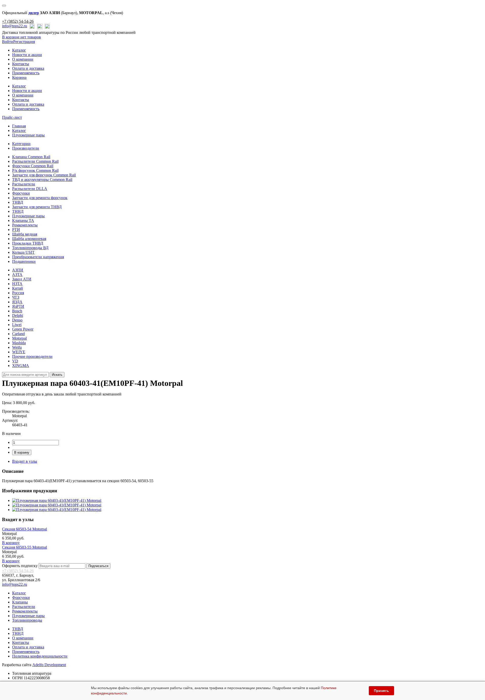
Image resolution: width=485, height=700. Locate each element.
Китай (17, 288)
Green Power (22, 329)
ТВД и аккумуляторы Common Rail (42, 179)
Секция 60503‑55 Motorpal (24, 547)
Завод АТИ (21, 279)
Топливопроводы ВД (30, 248)
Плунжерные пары (28, 135)
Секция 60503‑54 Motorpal (24, 529)
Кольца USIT (23, 252)
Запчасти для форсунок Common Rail (44, 175)
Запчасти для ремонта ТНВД (37, 207)
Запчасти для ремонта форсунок (39, 198)
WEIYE (18, 352)
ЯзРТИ (18, 306)
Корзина (19, 77)
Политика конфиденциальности (39, 656)
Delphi (17, 315)
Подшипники (24, 261)
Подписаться (98, 566)
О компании (22, 59)
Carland (18, 334)
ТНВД (17, 202)
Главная (19, 126)
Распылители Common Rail (35, 161)
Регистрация (24, 41)
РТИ (16, 229)
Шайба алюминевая (29, 239)
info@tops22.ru (14, 26)
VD (15, 361)
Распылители (23, 184)
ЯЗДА (17, 302)
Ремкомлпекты (25, 611)
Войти (7, 41)
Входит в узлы (24, 461)
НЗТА (17, 284)
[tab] (21, 144)
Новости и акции (27, 55)
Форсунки (21, 193)
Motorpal (19, 338)
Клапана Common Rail (31, 157)
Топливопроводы (27, 620)
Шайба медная (24, 234)
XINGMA (20, 365)
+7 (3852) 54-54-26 (18, 21)
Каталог (19, 50)
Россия (18, 293)
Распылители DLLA (29, 188)
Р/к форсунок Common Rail (35, 170)
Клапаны (20, 602)
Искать (57, 375)
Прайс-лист (12, 117)
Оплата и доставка (28, 68)
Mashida (19, 343)
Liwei (16, 324)
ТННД (17, 211)
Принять (381, 691)
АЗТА (17, 274)
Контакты (20, 64)
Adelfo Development (49, 665)
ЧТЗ (15, 297)
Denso (17, 320)
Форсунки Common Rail (32, 166)
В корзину (21, 452)
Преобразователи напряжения (38, 257)
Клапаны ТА (23, 220)
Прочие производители (32, 356)
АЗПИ (17, 270)
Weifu (17, 347)
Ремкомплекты (25, 225)
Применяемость (25, 73)
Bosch (17, 311)
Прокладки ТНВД (27, 243)
